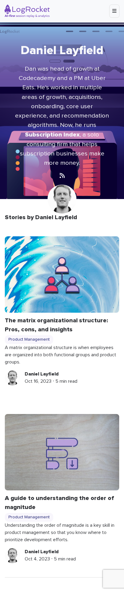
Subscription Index (52, 134)
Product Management (29, 339)
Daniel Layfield (42, 374)
